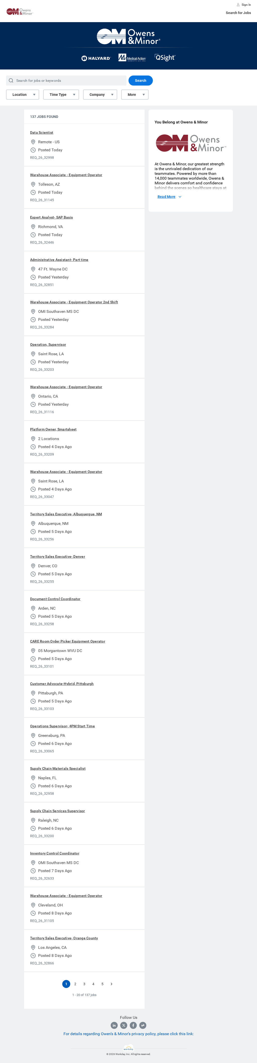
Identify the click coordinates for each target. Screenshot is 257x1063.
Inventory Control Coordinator (54, 853)
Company (97, 95)
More (132, 95)
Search (140, 81)
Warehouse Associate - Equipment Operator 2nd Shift (74, 302)
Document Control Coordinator (55, 599)
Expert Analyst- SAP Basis (51, 217)
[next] (111, 984)
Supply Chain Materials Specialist (58, 768)
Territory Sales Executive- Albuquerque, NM (66, 514)
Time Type (58, 95)
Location (20, 95)
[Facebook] (133, 1025)
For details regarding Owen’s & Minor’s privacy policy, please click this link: (128, 1033)
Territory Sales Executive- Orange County (64, 938)
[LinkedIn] (114, 1025)
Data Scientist (41, 132)
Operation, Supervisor (48, 344)
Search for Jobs (238, 13)
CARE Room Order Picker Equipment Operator (67, 641)
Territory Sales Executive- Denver (57, 556)
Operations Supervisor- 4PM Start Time (62, 726)
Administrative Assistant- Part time (59, 260)
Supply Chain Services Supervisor (57, 811)
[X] (123, 1025)
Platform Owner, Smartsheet (53, 429)
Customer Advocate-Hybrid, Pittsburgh (62, 684)
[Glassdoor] (142, 1025)
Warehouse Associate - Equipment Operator (66, 175)
